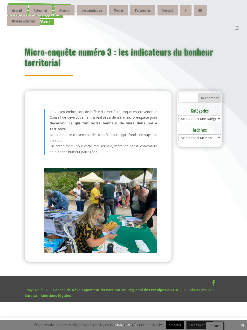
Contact (167, 10)
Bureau (31, 295)
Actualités (41, 10)
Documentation (92, 10)
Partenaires (143, 10)
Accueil (17, 10)
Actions (64, 10)
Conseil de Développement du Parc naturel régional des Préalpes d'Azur (115, 289)
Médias (118, 10)
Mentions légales (56, 295)
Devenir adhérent (23, 20)
